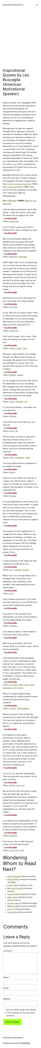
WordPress (25, 1043)
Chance (12, 708)
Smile (27, 457)
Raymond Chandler (15, 888)
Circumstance (23, 708)
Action (20, 688)
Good (31, 685)
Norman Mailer (13, 879)
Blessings (13, 256)
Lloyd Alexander (14, 876)
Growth (25, 570)
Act (14, 688)
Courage (17, 570)
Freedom (13, 626)
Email (6, 988)
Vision (12, 401)
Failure (20, 375)
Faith (11, 457)
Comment (8, 951)
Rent (16, 685)
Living (21, 850)
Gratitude (23, 256)
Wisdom (12, 375)
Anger (19, 348)
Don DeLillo (12, 912)
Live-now (13, 307)
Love (25, 348)
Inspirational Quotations (13, 5)
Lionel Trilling (13, 885)
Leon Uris (11, 909)
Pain (20, 685)
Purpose (19, 401)
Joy (25, 401)
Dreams (12, 496)
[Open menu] (37, 4)
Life (16, 431)
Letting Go (14, 330)
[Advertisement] (20, 38)
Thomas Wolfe (13, 894)
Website (6, 999)
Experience (7, 688)
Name (6, 977)
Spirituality (19, 457)
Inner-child (14, 221)
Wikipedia (12, 200)
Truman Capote (14, 903)
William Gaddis (13, 906)
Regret (12, 472)
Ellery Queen (12, 897)
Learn (26, 685)
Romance (13, 835)
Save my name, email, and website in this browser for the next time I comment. (21, 1013)
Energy (12, 348)
